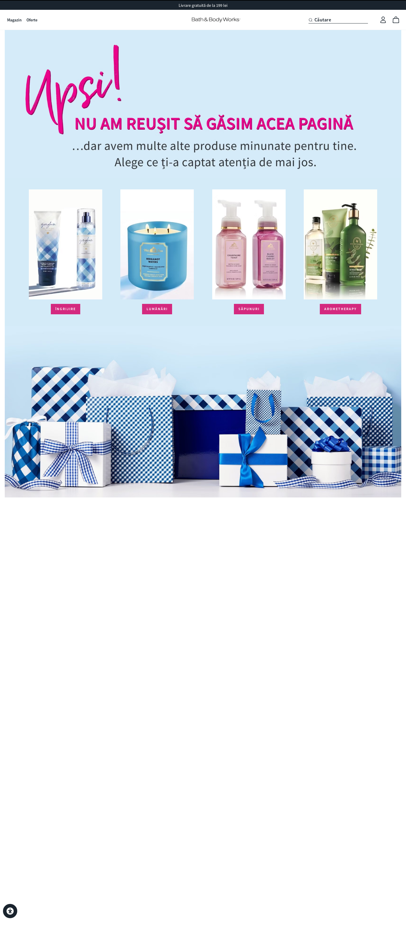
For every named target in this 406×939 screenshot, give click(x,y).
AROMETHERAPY (340, 309)
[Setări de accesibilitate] (10, 911)
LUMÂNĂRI (157, 309)
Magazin (14, 20)
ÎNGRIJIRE (65, 309)
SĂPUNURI (248, 309)
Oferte (31, 20)
